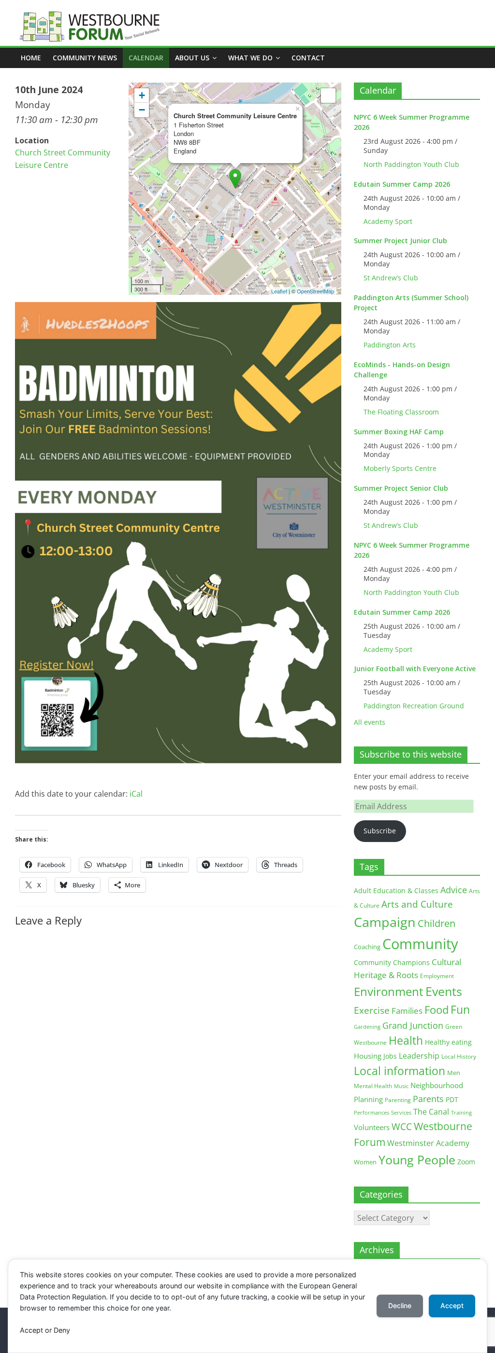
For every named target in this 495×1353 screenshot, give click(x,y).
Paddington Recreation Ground (414, 705)
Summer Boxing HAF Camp (399, 431)
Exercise (372, 1010)
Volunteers (372, 1127)
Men (453, 1072)
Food (436, 1009)
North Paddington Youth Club (411, 164)
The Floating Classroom (401, 411)
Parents (428, 1098)
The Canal (431, 1111)
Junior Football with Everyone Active (415, 668)
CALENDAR (146, 57)
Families (407, 1010)
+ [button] (142, 95)
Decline (399, 1305)
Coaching (367, 946)
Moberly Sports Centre (400, 468)
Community (420, 943)
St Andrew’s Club (391, 277)
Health (406, 1040)
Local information (399, 1070)
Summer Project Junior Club (400, 240)
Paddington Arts (390, 344)
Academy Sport (388, 221)
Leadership (419, 1055)
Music (401, 1086)
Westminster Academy (428, 1142)
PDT (452, 1099)
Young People (417, 1159)
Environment (388, 991)
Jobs (390, 1056)
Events (443, 991)
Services (401, 1112)
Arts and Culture (417, 904)
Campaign (385, 922)
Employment (437, 976)
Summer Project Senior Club (401, 488)
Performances (371, 1112)
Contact (308, 57)
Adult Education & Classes (396, 890)
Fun (460, 1009)
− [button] (142, 110)
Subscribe (380, 830)
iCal (136, 793)
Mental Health (373, 1086)
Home (31, 57)
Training (461, 1112)
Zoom (466, 1162)
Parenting (398, 1100)
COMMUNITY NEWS (85, 57)
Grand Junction (412, 1025)
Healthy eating (448, 1042)
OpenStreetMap (315, 291)
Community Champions (392, 962)
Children (436, 923)
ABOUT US (192, 57)
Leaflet (279, 291)
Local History (458, 1056)
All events (369, 722)
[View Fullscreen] (328, 95)
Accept (452, 1305)
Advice (453, 890)
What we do (250, 57)
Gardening (367, 1026)
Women (365, 1162)
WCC (402, 1126)
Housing (367, 1056)
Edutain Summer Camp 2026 (402, 184)
